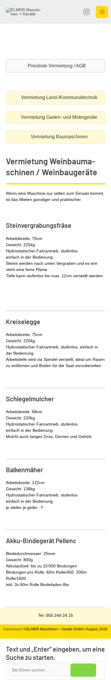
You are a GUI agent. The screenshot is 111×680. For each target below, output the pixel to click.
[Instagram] (86, 11)
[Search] (83, 670)
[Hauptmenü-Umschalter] (102, 12)
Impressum (12, 629)
